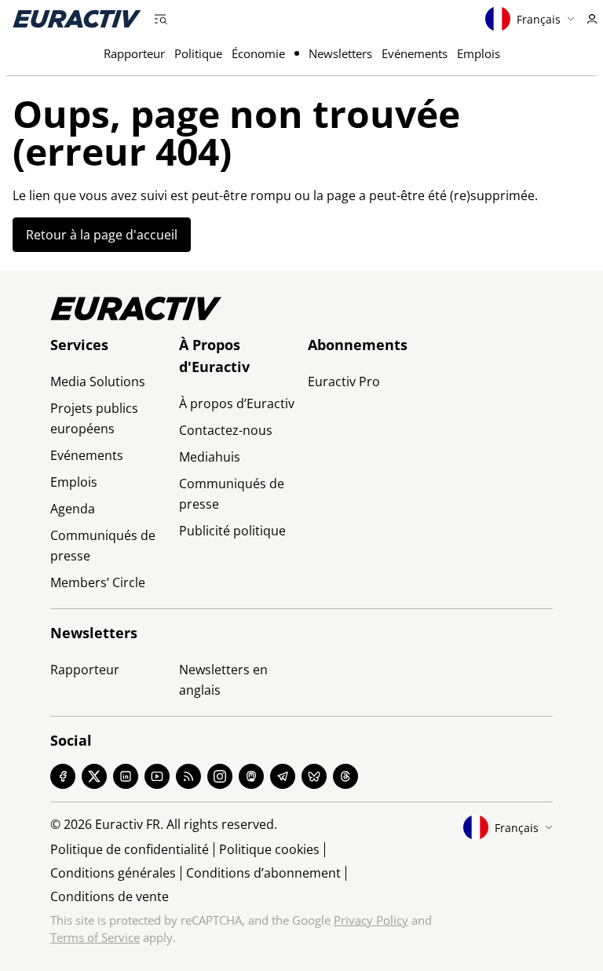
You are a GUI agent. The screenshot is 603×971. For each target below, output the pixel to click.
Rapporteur (134, 53)
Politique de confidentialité (129, 849)
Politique (198, 53)
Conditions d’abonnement (263, 873)
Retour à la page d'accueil (101, 234)
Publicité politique (232, 530)
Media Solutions (97, 381)
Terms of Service (95, 937)
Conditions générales (113, 873)
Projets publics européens (94, 418)
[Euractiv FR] (77, 18)
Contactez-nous (225, 430)
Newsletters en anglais (223, 680)
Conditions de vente (109, 896)
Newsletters (340, 53)
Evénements (415, 53)
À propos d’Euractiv (236, 403)
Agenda (72, 508)
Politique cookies (269, 849)
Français (539, 19)
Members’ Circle (97, 582)
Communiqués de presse (102, 545)
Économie (258, 53)
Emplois (478, 53)
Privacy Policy (371, 920)
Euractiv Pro (344, 381)
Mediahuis (209, 456)
